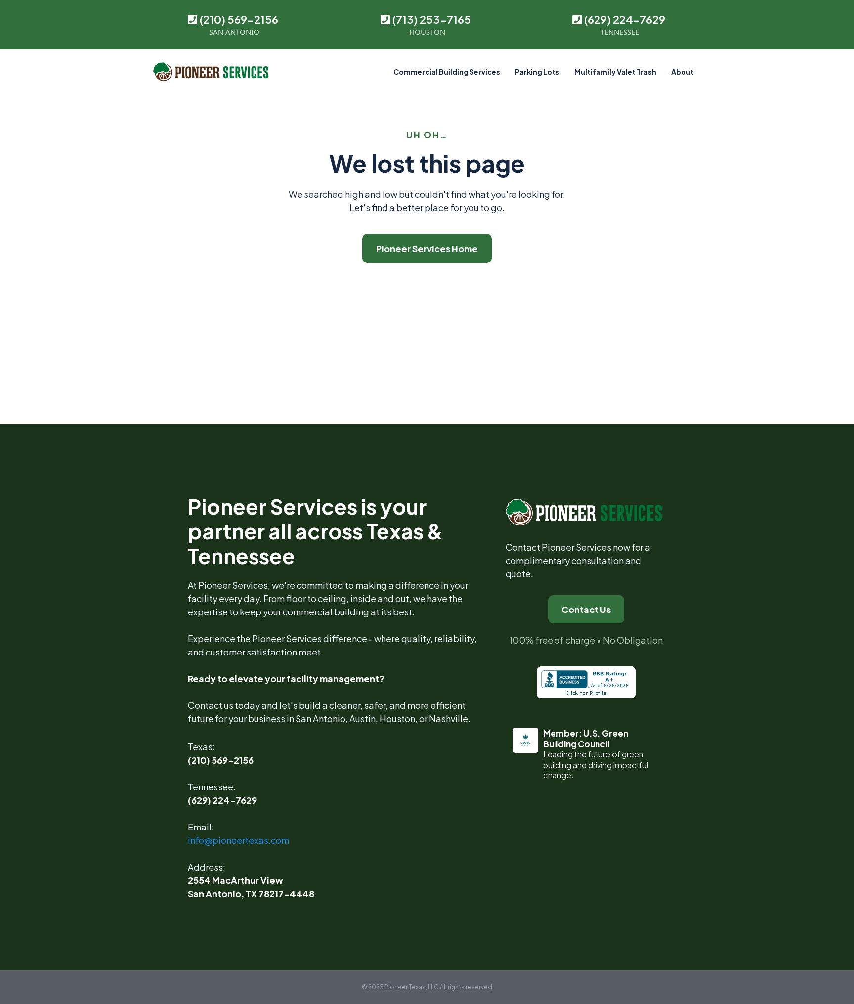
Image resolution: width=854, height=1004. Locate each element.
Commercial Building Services (446, 71)
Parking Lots (537, 71)
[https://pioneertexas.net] (210, 72)
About (682, 71)
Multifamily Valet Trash (615, 71)
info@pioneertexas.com (238, 840)
